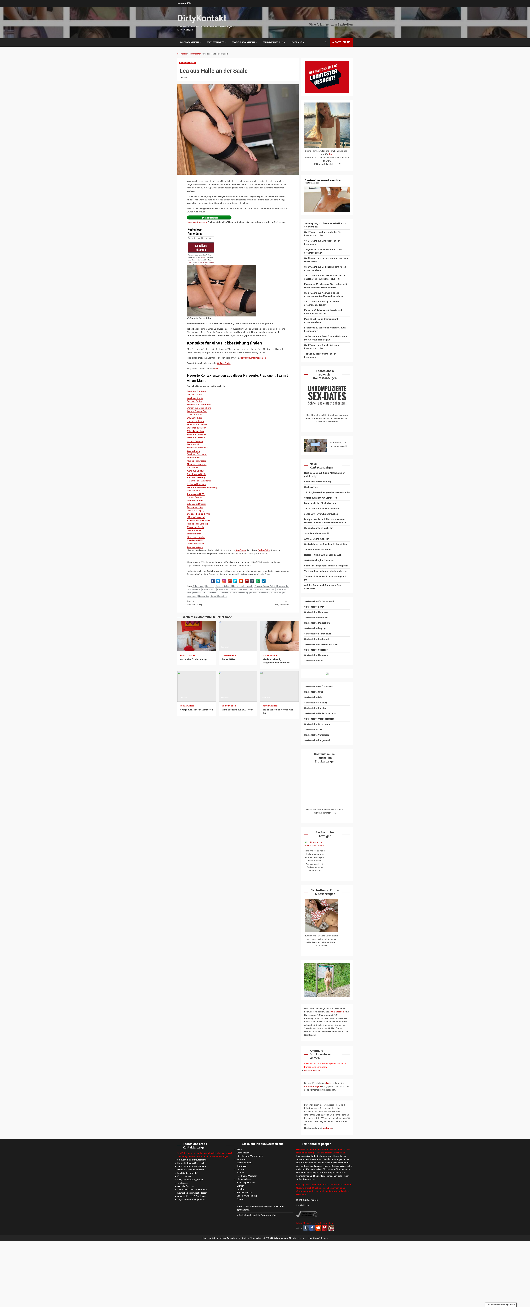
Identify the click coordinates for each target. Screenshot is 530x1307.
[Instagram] (224, 581)
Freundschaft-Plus (332, 223)
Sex (216, 369)
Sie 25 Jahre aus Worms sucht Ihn (279, 686)
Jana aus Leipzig (195, 547)
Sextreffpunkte (215, 42)
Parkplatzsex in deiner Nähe (190, 1170)
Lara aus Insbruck (195, 421)
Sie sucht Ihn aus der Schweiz (191, 1166)
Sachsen (241, 1159)
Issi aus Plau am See (197, 411)
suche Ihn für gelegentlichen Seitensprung (326, 565)
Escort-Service (184, 1176)
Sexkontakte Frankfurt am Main (320, 644)
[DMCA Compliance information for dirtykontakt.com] (306, 1214)
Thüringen (242, 1166)
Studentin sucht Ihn (196, 428)
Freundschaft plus (273, 42)
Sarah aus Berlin (195, 398)
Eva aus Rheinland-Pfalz (198, 514)
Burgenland (324, 740)
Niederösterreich (327, 713)
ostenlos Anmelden (197, 222)
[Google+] (229, 581)
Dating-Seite (264, 550)
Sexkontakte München (316, 617)
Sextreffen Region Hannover (319, 560)
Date (329, 1083)
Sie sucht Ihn (276, 593)
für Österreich (318, 686)
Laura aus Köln (194, 444)
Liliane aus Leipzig (195, 510)
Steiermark (324, 724)
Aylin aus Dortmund (196, 484)
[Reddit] (241, 581)
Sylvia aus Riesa (194, 418)
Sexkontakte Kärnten (315, 708)
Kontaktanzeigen (189, 42)
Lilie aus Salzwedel (196, 517)
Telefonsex (182, 1183)
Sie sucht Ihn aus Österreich (191, 1163)
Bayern (240, 1199)
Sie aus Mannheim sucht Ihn (318, 528)
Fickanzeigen (195, 54)
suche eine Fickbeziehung (196, 636)
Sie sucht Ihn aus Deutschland (191, 1160)
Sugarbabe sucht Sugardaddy (191, 1199)
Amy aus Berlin (282, 603)
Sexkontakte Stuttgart (316, 650)
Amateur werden (312, 1070)
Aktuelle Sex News (186, 1186)
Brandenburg (243, 1153)
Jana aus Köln (193, 491)
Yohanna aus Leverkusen (199, 405)
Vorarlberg (323, 735)
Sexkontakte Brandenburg (318, 633)
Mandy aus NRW (195, 540)
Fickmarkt (209, 586)
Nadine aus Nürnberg (197, 524)
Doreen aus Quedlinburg (199, 408)
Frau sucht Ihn (282, 586)
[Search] (326, 42)
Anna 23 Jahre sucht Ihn (316, 538)
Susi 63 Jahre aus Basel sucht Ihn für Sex (325, 544)
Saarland (241, 1173)
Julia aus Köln (193, 467)
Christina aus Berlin (196, 474)
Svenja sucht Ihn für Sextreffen (196, 686)
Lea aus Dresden (195, 441)
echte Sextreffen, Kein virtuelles (321, 514)
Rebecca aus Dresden (197, 424)
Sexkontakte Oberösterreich (319, 719)
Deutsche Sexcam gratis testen (192, 1193)
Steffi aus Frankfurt (196, 391)
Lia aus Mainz (193, 451)
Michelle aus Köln (195, 431)
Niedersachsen (244, 1179)
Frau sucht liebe (194, 589)
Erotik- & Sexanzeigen (243, 42)
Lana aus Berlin (194, 395)
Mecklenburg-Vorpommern (250, 1156)
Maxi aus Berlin (194, 414)
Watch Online (342, 42)
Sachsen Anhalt (244, 1163)
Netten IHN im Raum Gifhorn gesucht (323, 555)
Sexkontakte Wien (313, 697)
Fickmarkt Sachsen (222, 586)
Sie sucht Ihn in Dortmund (317, 549)
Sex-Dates (240, 550)
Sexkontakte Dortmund (316, 639)
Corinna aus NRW (196, 494)
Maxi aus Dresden (195, 544)
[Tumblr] (252, 581)
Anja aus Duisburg (196, 477)
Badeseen (336, 1012)
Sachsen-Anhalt (199, 593)
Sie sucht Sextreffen (218, 596)
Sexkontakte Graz (313, 692)
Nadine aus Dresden (196, 461)
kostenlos (327, 1128)
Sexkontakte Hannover (316, 655)
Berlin (239, 1149)
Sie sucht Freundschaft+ (259, 593)
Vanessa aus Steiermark (198, 520)
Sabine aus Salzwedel (197, 448)
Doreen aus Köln (195, 507)
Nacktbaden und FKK (187, 1173)
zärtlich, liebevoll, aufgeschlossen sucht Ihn (279, 636)
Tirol (320, 729)
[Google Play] (235, 581)
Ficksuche (297, 42)
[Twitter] (218, 581)
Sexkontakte (212, 593)
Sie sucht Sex (203, 596)
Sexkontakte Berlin (314, 606)
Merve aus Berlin (195, 527)
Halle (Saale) (270, 589)
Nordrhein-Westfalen (247, 1176)
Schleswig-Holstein (246, 1182)
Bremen (240, 1186)
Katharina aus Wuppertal (199, 481)
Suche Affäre (238, 636)
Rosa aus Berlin (194, 401)
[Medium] (258, 581)
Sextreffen (224, 593)
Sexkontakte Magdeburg (317, 623)
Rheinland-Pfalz (244, 1192)
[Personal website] (263, 581)
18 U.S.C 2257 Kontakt (307, 1200)
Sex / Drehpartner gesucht (190, 1180)
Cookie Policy (302, 1205)
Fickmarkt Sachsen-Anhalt (265, 586)
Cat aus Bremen (194, 497)
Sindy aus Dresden (196, 537)
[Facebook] (212, 581)
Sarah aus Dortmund (197, 454)
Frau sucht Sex (222, 589)
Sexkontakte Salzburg (316, 702)
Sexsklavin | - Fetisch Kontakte (192, 1189)
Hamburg (241, 1189)
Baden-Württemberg (247, 1196)
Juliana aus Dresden (196, 504)
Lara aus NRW (194, 530)
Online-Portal (223, 363)
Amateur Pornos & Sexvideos (191, 1196)
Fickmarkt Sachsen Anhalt (242, 586)
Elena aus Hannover (196, 464)
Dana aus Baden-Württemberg (202, 487)
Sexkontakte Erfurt (314, 660)
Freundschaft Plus (256, 589)
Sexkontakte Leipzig (315, 628)
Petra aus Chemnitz (196, 434)
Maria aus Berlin (195, 501)
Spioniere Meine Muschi (316, 533)
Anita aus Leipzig (195, 471)
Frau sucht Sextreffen (239, 589)
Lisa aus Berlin (194, 534)
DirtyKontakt (201, 18)
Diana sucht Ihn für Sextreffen (238, 686)
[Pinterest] (246, 581)
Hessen (240, 1169)
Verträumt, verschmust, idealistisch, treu (325, 571)
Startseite (182, 54)
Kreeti (311, 1238)
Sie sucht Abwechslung (239, 593)
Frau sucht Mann (208, 589)
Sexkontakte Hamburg (316, 612)
